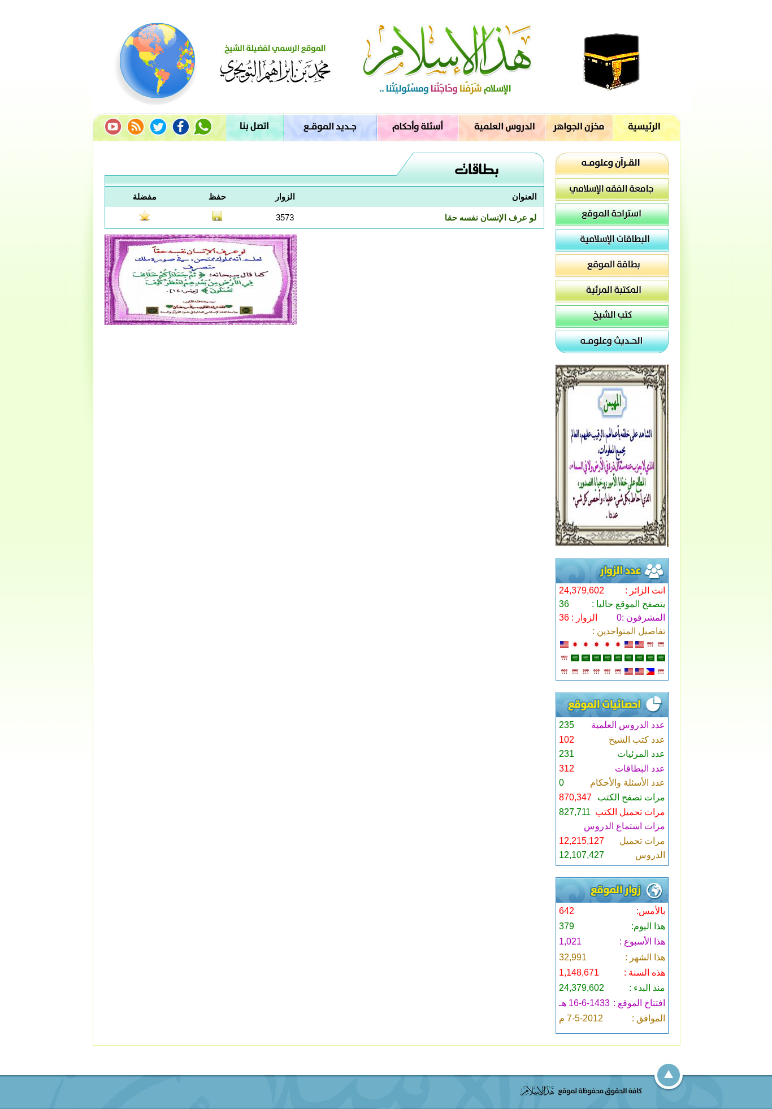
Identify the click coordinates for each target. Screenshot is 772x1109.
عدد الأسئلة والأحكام (627, 782)
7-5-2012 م (581, 1018)
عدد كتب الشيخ (637, 739)
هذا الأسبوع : (642, 941)
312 (566, 768)
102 (566, 739)
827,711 (575, 812)
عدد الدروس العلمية (628, 725)
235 (566, 725)
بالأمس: (650, 911)
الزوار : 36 (578, 617)
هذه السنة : (644, 972)
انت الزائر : (645, 590)
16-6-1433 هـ (584, 1003)
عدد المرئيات (641, 754)
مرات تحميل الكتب (630, 812)
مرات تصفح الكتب (631, 797)
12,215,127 (581, 841)
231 (566, 754)
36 (564, 604)
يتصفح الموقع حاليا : (628, 604)
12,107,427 (581, 855)
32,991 (573, 957)
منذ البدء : (647, 988)
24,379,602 (581, 590)
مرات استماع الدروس (624, 826)
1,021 (570, 941)
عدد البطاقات (640, 768)
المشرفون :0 (641, 617)
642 (566, 911)
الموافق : (648, 1018)
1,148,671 (579, 972)
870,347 (575, 797)
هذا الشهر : (645, 957)
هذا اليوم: (648, 926)
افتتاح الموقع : (639, 1003)
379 (566, 926)
